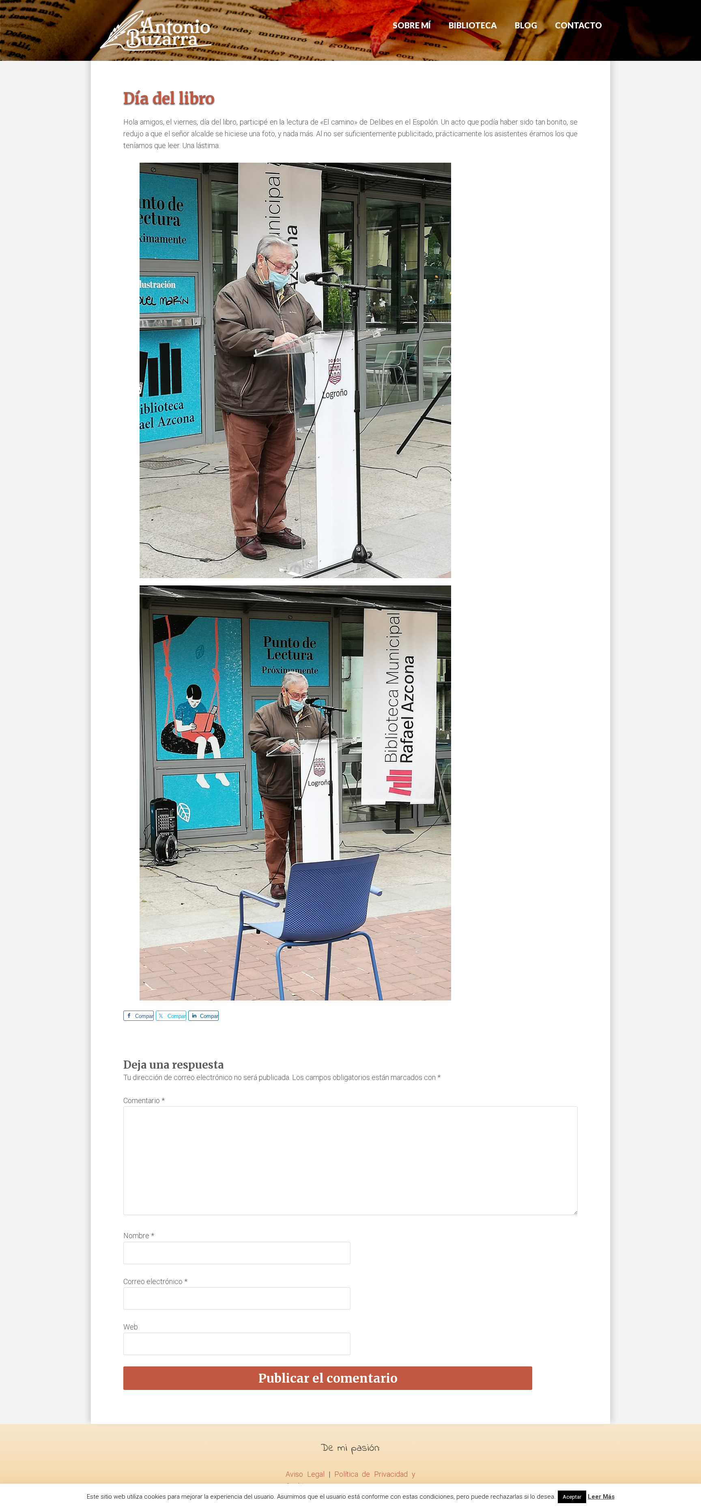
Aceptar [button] (572, 1497)
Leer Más (601, 1496)
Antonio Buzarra (156, 30)
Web (130, 1327)
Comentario (144, 1100)
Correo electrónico (155, 1281)
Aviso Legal (305, 1474)
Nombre (138, 1235)
